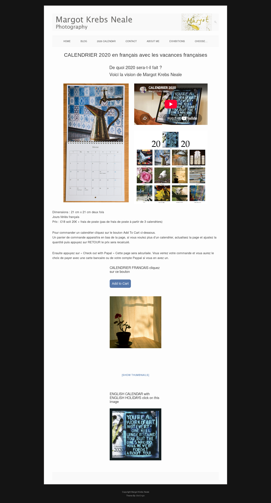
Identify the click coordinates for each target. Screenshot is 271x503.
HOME (67, 41)
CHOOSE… (201, 41)
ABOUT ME (153, 41)
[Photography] (135, 30)
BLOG (84, 41)
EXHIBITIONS (177, 41)
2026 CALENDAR (106, 41)
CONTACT (131, 41)
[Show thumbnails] (135, 375)
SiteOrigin (140, 495)
